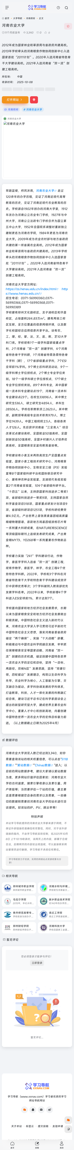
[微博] (49, 1109)
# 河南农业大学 (32, 109)
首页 (7, 18)
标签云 (30, 1126)
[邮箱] (41, 1109)
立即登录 (37, 962)
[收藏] (68, 26)
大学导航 (17, 18)
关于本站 (16, 1126)
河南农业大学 (45, 190)
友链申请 (57, 1126)
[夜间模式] (68, 1129)
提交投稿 (43, 1126)
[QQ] (32, 1109)
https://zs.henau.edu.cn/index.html (31, 289)
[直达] (33, 885)
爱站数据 (23, 765)
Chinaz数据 (43, 765)
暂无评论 (12, 939)
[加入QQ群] (24, 1109)
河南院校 (30, 18)
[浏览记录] (58, 8)
